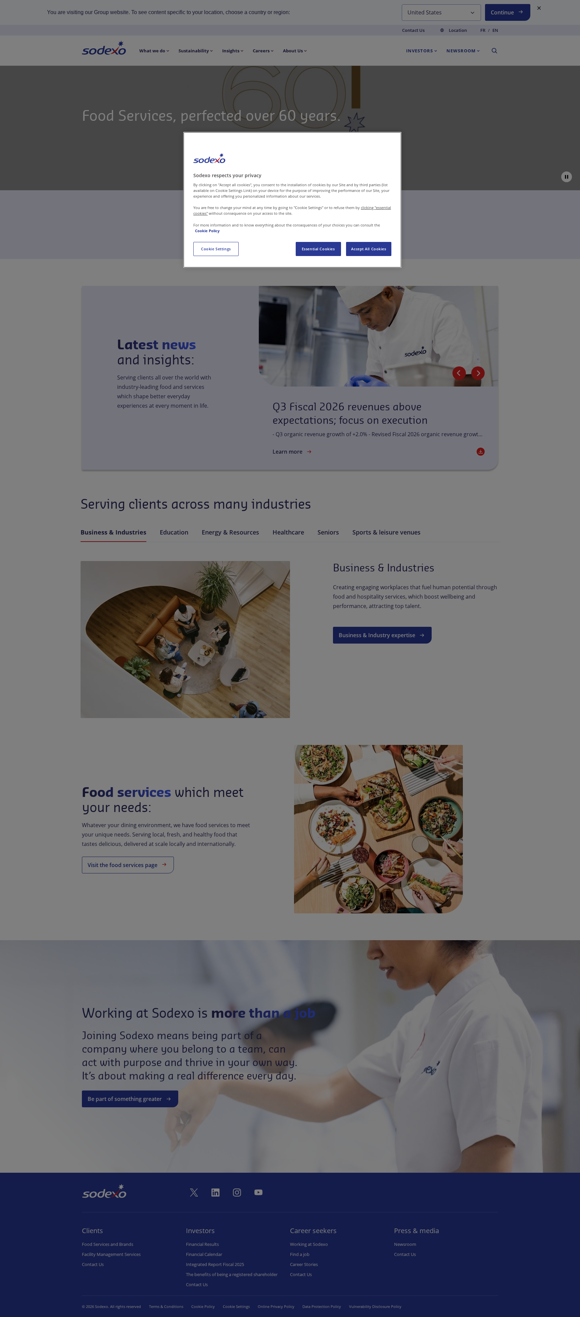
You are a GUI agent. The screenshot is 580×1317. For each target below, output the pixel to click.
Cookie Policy (207, 230)
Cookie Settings (216, 248)
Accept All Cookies (368, 248)
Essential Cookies (318, 248)
